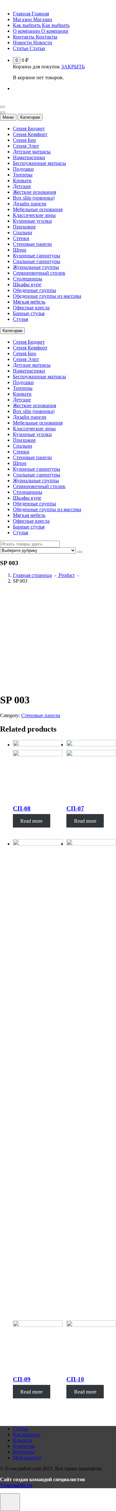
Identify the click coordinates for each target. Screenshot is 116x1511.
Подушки (23, 169)
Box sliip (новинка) (33, 198)
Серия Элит (26, 146)
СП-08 (22, 808)
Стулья (20, 319)
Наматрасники (29, 157)
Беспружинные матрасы (39, 163)
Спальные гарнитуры (36, 261)
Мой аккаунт (27, 1457)
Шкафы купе (27, 284)
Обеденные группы (34, 290)
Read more (31, 821)
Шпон (19, 250)
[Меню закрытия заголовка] (2, 113)
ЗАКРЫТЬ (73, 66)
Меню (8, 117)
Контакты (23, 1452)
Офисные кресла (31, 307)
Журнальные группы (36, 267)
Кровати (22, 180)
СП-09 (22, 1379)
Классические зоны (34, 215)
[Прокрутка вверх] (10, 1502)
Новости (22, 1440)
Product (65, 575)
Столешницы (27, 278)
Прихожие (24, 226)
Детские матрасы (32, 151)
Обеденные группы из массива (47, 296)
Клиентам (24, 1446)
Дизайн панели (29, 203)
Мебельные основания (38, 209)
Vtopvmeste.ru (16, 1485)
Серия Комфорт (30, 134)
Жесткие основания (34, 192)
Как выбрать (27, 1434)
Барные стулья (28, 313)
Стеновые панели (32, 244)
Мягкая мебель (29, 302)
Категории (30, 117)
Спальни (22, 232)
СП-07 (75, 808)
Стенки (21, 238)
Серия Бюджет (29, 128)
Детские (22, 186)
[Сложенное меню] (2, 107)
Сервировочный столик (39, 273)
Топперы (23, 174)
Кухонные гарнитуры (36, 255)
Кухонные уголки (32, 221)
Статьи (20, 1428)
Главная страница (32, 575)
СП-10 (75, 1379)
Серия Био (24, 140)
